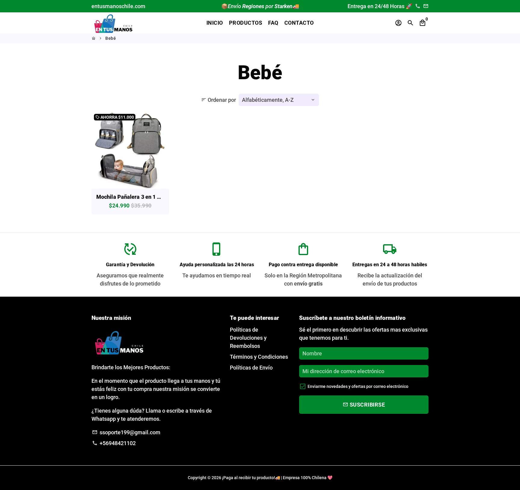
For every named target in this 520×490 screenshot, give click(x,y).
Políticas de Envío (251, 367)
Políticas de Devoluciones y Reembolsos (248, 337)
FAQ (273, 23)
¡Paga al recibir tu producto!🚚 (251, 477)
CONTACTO (299, 23)
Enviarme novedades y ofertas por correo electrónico (358, 386)
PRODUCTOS (245, 23)
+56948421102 (113, 443)
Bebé (110, 38)
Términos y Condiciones (259, 357)
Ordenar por (218, 100)
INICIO (214, 23)
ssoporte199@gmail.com (126, 432)
